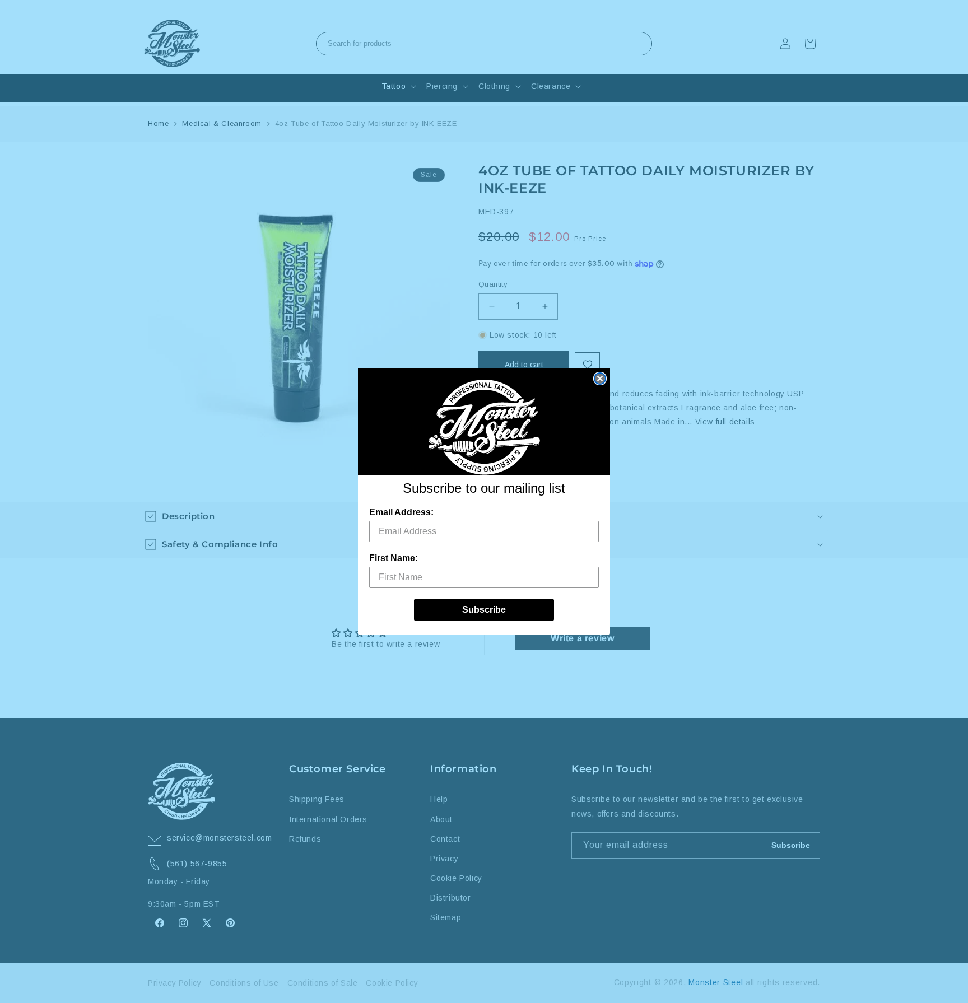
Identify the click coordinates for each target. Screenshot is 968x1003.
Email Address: (401, 512)
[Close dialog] (600, 378)
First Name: (393, 558)
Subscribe (484, 609)
